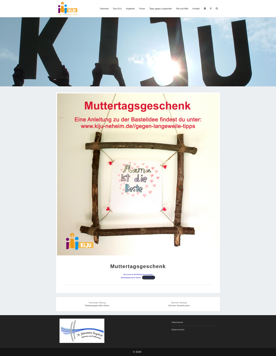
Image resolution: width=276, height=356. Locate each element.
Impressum (177, 322)
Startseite (104, 8)
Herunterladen (149, 277)
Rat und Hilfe (182, 8)
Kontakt (196, 8)
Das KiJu (117, 8)
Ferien (142, 8)
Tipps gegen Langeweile (160, 8)
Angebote (130, 8)
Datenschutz (178, 329)
